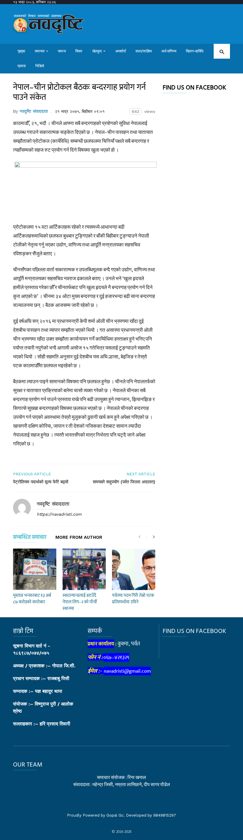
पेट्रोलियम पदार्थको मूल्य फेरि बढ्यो (40, 482)
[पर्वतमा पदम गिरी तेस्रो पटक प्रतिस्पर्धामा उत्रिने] (133, 569)
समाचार (39, 51)
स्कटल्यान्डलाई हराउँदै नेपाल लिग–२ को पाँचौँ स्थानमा (80, 602)
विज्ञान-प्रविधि (195, 51)
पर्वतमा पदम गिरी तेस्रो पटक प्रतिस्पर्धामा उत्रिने (133, 599)
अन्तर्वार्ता (120, 51)
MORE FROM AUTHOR (78, 537)
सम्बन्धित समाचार (30, 538)
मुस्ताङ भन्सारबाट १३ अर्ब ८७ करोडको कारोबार (32, 599)
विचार (78, 51)
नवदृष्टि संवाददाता (34, 111)
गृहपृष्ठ (21, 51)
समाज (61, 51)
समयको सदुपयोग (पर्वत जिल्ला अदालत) (124, 482)
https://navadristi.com (59, 514)
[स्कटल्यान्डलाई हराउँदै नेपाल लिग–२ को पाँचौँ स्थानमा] (84, 569)
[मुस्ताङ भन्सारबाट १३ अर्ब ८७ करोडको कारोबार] (34, 569)
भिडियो (39, 66)
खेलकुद (97, 51)
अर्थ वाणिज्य (168, 51)
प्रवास (21, 66)
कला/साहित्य (143, 51)
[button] (222, 51)
